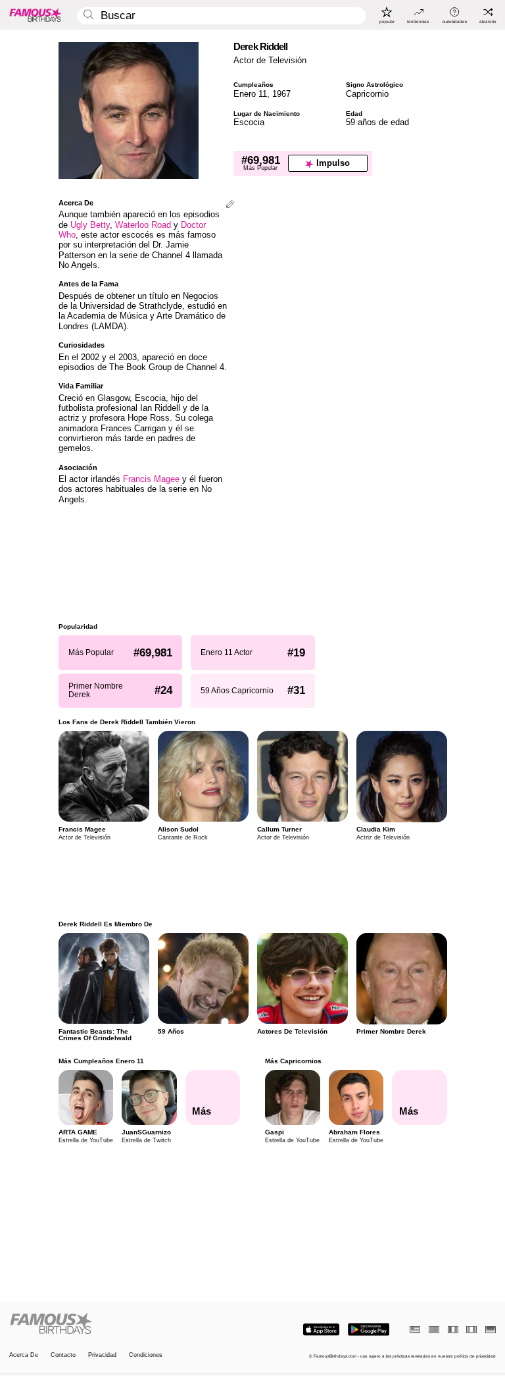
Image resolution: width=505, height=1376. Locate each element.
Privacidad (102, 1355)
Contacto (63, 1355)
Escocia (248, 122)
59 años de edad (377, 122)
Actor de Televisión (269, 60)
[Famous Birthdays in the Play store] (368, 1329)
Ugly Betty (90, 225)
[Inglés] (415, 1329)
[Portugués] (434, 1329)
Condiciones (145, 1355)
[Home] (129, 1324)
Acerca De (23, 1355)
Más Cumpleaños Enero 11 (101, 1061)
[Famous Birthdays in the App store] (321, 1329)
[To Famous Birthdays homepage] (35, 14)
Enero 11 (250, 94)
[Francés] (453, 1329)
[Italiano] (471, 1329)
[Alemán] (490, 1329)
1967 (281, 94)
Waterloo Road (143, 225)
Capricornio (367, 94)
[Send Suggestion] (230, 205)
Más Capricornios (293, 1061)
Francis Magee (151, 479)
